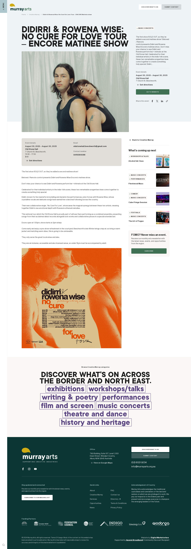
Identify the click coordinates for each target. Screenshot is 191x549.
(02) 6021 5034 (139, 462)
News (92, 508)
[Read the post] (162, 161)
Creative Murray (96, 495)
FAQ (112, 490)
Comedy (134, 194)
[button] (3, 545)
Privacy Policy (116, 508)
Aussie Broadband (134, 540)
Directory (114, 499)
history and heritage (95, 422)
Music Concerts (145, 28)
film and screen (67, 406)
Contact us (115, 495)
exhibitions (65, 389)
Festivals (135, 212)
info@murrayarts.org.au (143, 467)
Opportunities (95, 503)
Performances (138, 179)
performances (125, 397)
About (92, 490)
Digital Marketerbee (160, 538)
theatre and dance (95, 414)
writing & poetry (70, 397)
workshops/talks (116, 389)
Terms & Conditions (119, 503)
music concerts (124, 406)
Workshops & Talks (140, 156)
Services (93, 499)
